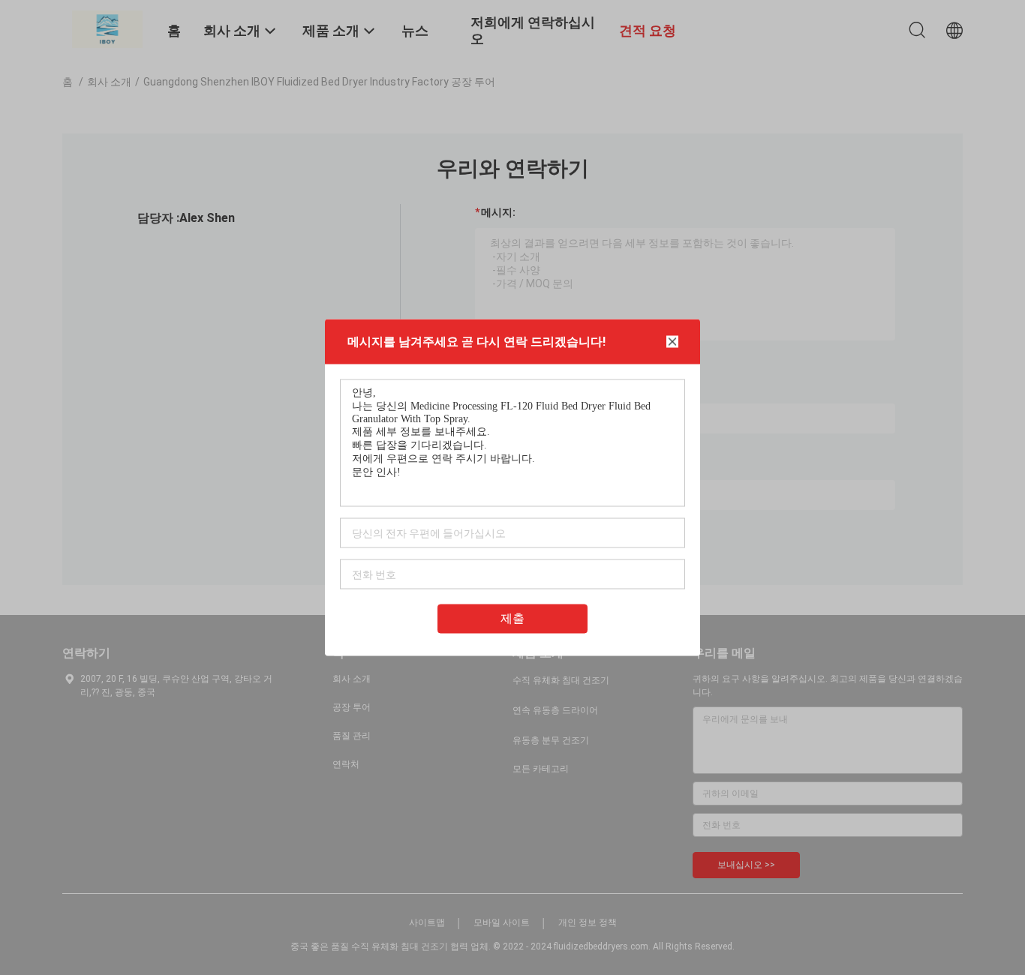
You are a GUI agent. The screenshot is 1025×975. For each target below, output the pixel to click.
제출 (512, 618)
